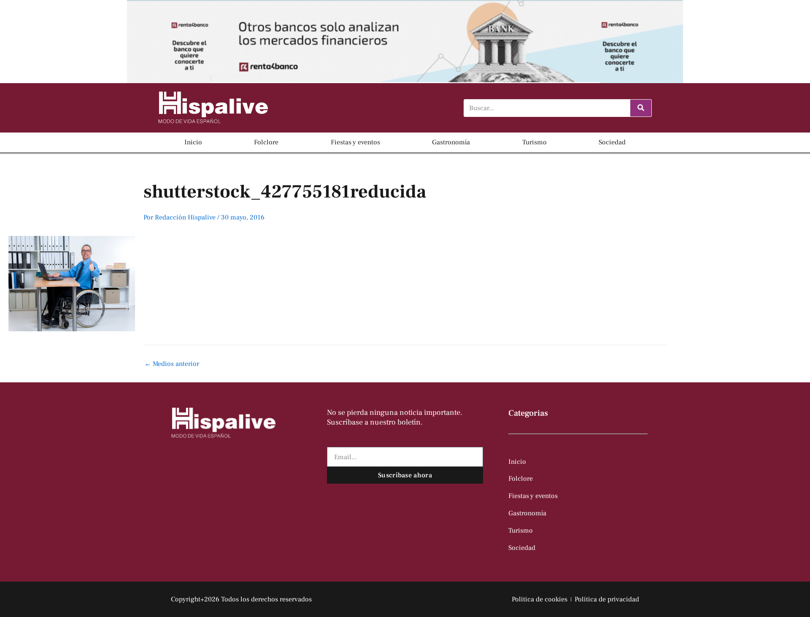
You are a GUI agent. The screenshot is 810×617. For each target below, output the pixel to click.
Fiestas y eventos (355, 142)
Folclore (266, 142)
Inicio (193, 142)
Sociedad (612, 142)
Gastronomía (451, 142)
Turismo (534, 142)
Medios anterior (171, 363)
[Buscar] (640, 108)
